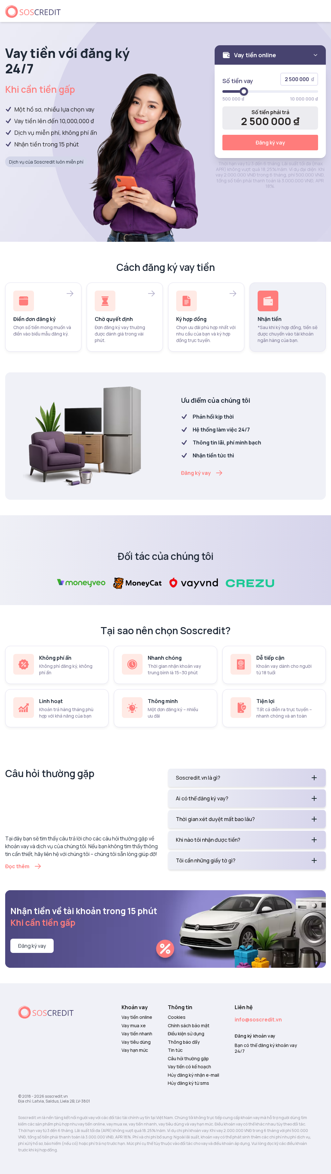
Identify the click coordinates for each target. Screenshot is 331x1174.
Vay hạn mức (135, 1050)
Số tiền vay (237, 81)
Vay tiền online (137, 1017)
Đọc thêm (17, 866)
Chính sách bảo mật (188, 1026)
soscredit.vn (56, 1096)
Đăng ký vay (270, 142)
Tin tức (175, 1050)
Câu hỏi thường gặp (188, 1059)
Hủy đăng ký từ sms (188, 1083)
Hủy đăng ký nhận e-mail (193, 1075)
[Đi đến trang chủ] (35, 11)
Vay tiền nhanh (137, 1034)
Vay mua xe (134, 1026)
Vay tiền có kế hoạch (189, 1067)
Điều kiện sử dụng (186, 1034)
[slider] (244, 91)
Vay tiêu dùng (136, 1042)
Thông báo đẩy (184, 1042)
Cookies (177, 1017)
